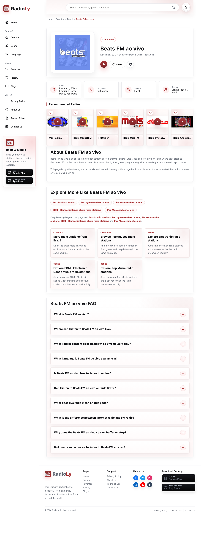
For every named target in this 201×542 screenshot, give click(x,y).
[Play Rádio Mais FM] (132, 121)
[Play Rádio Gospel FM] (82, 121)
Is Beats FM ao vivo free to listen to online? (82, 373)
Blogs (86, 491)
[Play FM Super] (107, 121)
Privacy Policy (114, 476)
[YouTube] (142, 484)
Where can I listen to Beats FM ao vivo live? (82, 329)
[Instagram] (149, 477)
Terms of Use (113, 483)
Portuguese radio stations (95, 202)
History (86, 487)
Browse (86, 480)
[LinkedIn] (135, 484)
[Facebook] (135, 477)
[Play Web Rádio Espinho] (57, 121)
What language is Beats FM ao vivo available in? (86, 358)
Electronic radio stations (129, 202)
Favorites (87, 483)
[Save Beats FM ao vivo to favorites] (130, 64)
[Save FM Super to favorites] (100, 112)
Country (60, 19)
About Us (111, 480)
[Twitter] (142, 477)
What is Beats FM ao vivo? (71, 314)
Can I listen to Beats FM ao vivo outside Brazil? (85, 388)
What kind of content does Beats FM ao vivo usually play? (92, 343)
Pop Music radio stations (120, 210)
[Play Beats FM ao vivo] (103, 64)
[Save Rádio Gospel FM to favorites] (75, 112)
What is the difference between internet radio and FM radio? (94, 417)
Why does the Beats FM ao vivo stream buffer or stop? (90, 432)
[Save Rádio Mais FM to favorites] (125, 112)
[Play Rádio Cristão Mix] (157, 121)
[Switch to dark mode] (186, 7)
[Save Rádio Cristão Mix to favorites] (150, 112)
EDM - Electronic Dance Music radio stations (77, 210)
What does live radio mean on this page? (81, 402)
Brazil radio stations (64, 202)
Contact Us (112, 487)
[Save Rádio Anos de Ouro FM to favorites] (175, 112)
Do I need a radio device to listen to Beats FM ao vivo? (89, 447)
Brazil (70, 19)
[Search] (173, 7)
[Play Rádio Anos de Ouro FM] (182, 121)
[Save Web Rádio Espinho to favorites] (50, 112)
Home (49, 19)
